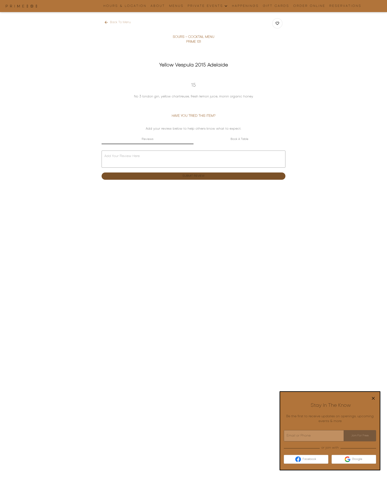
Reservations (345, 6)
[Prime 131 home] (21, 6)
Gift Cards (276, 6)
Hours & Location (125, 6)
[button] (208, 6)
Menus (176, 6)
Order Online (309, 6)
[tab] (148, 139)
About (158, 6)
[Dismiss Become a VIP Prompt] (373, 398)
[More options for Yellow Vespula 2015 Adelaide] (277, 23)
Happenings (245, 6)
